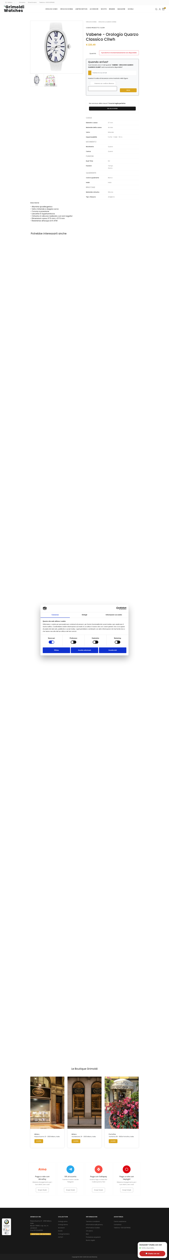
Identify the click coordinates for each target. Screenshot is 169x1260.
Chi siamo (22, 2)
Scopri (38, 1141)
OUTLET (60, 1237)
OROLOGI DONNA (91, 22)
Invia (128, 90)
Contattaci (117, 1225)
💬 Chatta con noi (152, 1254)
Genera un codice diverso (103, 83)
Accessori (94, 9)
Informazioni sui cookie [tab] (114, 615)
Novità (104, 9)
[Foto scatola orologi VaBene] (50, 80)
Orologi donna (66, 9)
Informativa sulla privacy (94, 1225)
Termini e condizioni (93, 1221)
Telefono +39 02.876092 (46, 2)
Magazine (121, 9)
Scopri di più (42, 1190)
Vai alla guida (112, 108)
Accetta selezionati (84, 650)
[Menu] (10, 1219)
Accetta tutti (112, 650)
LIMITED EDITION (81, 9)
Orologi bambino (64, 1234)
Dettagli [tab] (84, 615)
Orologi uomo (51, 9)
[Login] (160, 9)
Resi (87, 1234)
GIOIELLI (131, 9)
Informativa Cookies (93, 1228)
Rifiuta (56, 650)
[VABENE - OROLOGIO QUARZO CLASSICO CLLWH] (36, 80)
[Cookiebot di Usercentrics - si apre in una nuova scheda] (117, 608)
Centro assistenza (120, 1221)
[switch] (73, 642)
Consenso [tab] (55, 615)
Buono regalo (90, 1240)
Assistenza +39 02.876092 (41, 1234)
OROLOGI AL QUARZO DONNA (107, 22)
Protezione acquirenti (93, 1237)
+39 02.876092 (125, 1228)
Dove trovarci (32, 2)
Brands (112, 9)
